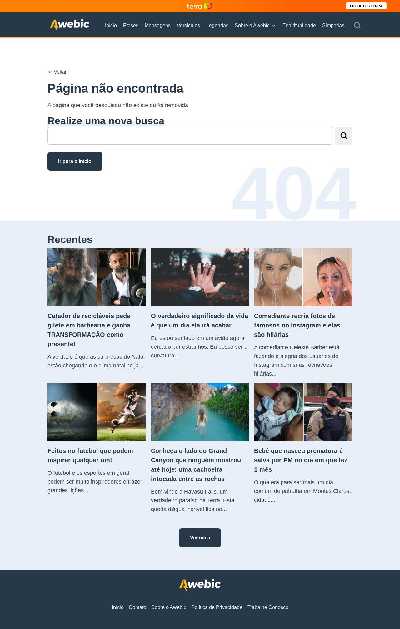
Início (111, 25)
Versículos (188, 25)
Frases (130, 25)
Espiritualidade (299, 25)
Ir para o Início (75, 161)
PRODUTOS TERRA (366, 6)
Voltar (59, 72)
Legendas (217, 25)
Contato (137, 607)
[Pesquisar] (357, 25)
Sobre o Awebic (252, 25)
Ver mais (200, 537)
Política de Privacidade (216, 607)
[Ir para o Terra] (200, 6)
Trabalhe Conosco (268, 607)
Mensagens (158, 25)
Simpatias (333, 25)
